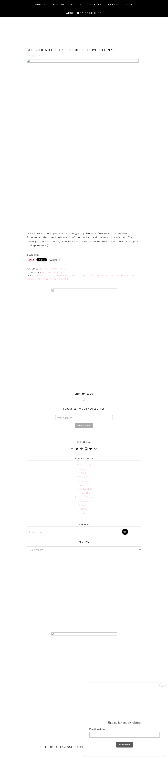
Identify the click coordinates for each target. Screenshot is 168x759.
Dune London (84, 489)
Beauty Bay (84, 493)
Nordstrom (84, 477)
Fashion (46, 272)
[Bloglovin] (91, 449)
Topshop (84, 485)
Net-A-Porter (84, 465)
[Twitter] (77, 449)
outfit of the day (119, 276)
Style (46, 279)
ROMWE (84, 509)
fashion (49, 276)
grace (104, 276)
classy (40, 276)
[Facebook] (72, 449)
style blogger (59, 279)
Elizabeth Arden (84, 497)
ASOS (84, 473)
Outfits (57, 272)
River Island (84, 481)
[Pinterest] (82, 449)
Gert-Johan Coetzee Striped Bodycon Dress (71, 50)
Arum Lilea (84, 28)
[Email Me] (96, 449)
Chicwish (84, 505)
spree (38, 279)
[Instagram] (86, 449)
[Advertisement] (84, 590)
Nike (84, 513)
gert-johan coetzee (88, 276)
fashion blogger (65, 276)
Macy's (84, 501)
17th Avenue (63, 747)
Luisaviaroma (84, 469)
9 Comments (58, 269)
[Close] (162, 683)
